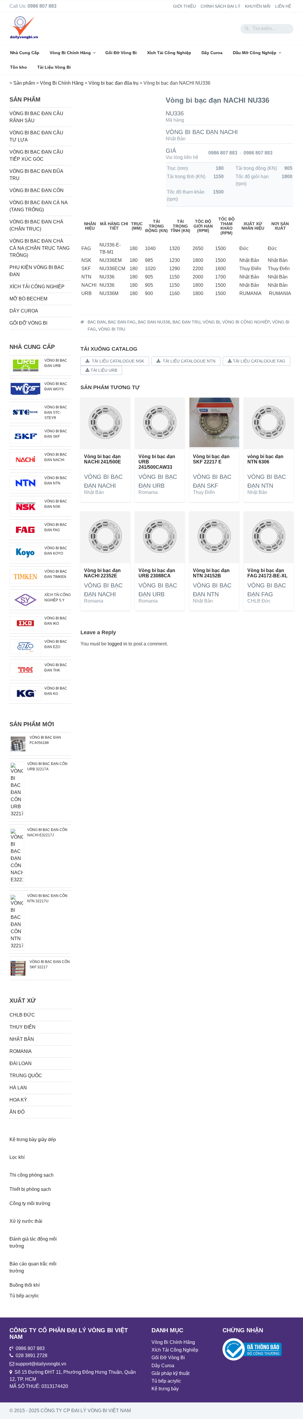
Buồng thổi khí (24, 1285)
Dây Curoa (212, 52)
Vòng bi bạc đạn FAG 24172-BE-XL (267, 573)
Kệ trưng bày (165, 1388)
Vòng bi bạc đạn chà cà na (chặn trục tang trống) (39, 248)
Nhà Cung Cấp (24, 52)
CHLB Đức (259, 600)
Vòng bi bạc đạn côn (36, 190)
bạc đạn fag (122, 322)
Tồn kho (18, 67)
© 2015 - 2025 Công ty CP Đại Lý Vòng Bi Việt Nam (70, 1410)
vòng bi (211, 322)
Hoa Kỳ (18, 1099)
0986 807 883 (222, 152)
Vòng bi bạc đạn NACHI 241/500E (102, 459)
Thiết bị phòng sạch (30, 1189)
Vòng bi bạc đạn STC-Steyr (55, 412)
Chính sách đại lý (220, 6)
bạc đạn (97, 322)
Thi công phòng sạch (31, 1175)
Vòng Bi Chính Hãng (70, 52)
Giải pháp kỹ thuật (170, 1373)
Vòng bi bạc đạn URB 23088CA (156, 573)
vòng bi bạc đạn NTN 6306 (265, 459)
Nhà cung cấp (32, 347)
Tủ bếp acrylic (24, 1295)
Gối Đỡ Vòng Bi (121, 52)
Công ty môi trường (29, 1203)
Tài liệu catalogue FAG (258, 361)
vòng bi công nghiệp (246, 322)
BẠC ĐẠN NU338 (154, 322)
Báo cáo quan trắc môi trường (33, 1267)
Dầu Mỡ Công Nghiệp (254, 52)
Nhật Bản (176, 138)
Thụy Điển (204, 492)
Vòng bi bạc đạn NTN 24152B (211, 573)
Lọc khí (17, 1157)
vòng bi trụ (111, 329)
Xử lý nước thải (25, 1221)
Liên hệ (283, 6)
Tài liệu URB (103, 370)
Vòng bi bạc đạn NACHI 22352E (102, 573)
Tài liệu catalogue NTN (187, 361)
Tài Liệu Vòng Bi (54, 67)
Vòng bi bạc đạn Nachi (202, 132)
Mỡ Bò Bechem (28, 298)
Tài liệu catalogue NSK (116, 361)
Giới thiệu (184, 6)
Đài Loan (20, 1063)
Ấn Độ (17, 1111)
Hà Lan (18, 1087)
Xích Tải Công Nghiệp (169, 52)
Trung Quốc (25, 1075)
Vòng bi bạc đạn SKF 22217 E (211, 459)
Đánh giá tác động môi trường (33, 1242)
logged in (117, 643)
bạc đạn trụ (186, 322)
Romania (148, 492)
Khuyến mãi (257, 6)
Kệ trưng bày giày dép (32, 1139)
